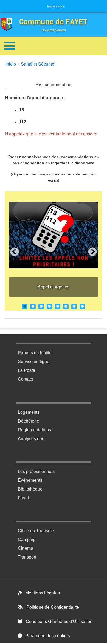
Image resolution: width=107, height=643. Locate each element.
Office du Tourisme (36, 530)
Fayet (23, 497)
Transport (27, 557)
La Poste (26, 370)
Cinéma (25, 548)
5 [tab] (57, 306)
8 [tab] (82, 306)
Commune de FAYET (53, 22)
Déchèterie (28, 421)
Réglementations (34, 429)
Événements (30, 480)
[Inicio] (8, 24)
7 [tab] (74, 306)
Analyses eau (31, 438)
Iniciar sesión (56, 6)
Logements (29, 412)
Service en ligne (33, 361)
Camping (27, 539)
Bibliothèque (30, 489)
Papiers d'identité (35, 352)
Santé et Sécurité (37, 64)
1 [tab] (24, 306)
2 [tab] (33, 306)
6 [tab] (66, 306)
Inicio (10, 64)
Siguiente (92, 252)
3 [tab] (41, 306)
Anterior (14, 252)
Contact (25, 379)
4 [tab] (49, 306)
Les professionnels (36, 471)
